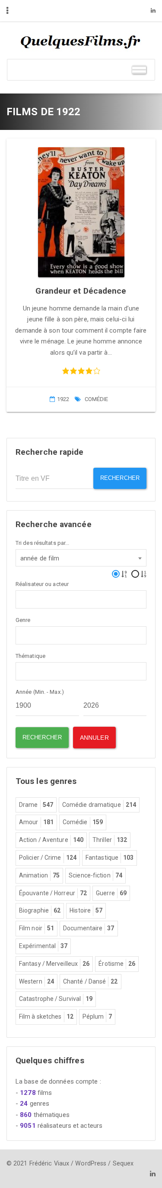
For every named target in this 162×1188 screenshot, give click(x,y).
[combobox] (81, 557)
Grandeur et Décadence (80, 291)
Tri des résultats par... (42, 543)
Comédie (96, 399)
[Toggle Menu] (139, 69)
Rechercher (120, 478)
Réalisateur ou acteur (42, 584)
